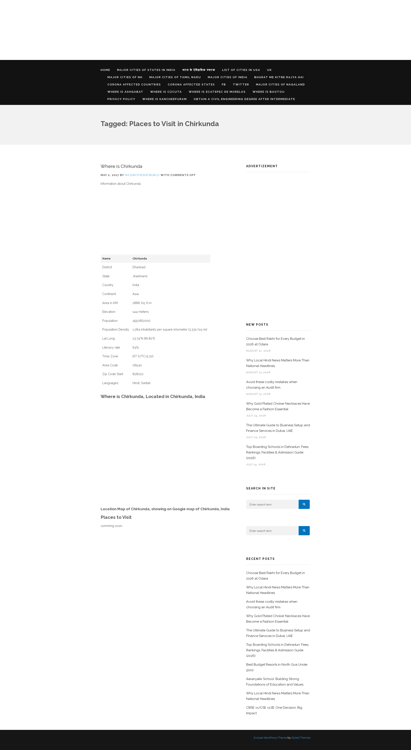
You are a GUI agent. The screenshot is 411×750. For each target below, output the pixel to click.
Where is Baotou (269, 91)
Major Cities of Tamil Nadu (175, 77)
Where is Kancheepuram (164, 99)
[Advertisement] (128, 30)
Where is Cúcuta (166, 91)
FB (224, 84)
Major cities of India (227, 77)
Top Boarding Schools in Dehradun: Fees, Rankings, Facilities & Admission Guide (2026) (277, 452)
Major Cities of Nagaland (280, 84)
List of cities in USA (241, 70)
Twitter (241, 84)
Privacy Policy (121, 99)
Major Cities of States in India (146, 70)
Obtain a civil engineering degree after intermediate (244, 99)
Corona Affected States (191, 84)
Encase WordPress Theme (270, 737)
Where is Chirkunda (121, 166)
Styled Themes (300, 737)
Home (105, 70)
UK (269, 70)
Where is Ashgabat (125, 91)
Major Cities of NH (125, 77)
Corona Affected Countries (134, 84)
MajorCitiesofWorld (142, 175)
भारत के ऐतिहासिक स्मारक (198, 70)
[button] (304, 504)
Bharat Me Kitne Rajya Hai (279, 77)
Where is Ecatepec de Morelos (217, 91)
